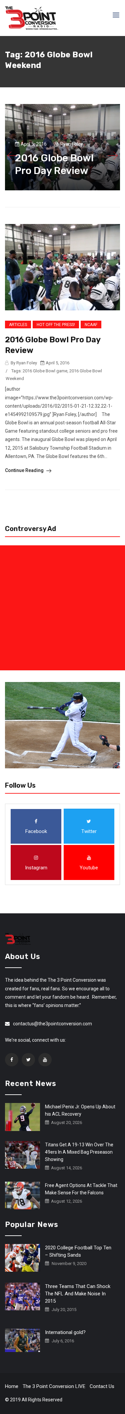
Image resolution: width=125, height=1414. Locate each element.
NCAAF (91, 324)
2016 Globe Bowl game (45, 370)
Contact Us (102, 1386)
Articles (18, 324)
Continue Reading (25, 470)
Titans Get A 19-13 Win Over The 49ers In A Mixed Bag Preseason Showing (79, 1152)
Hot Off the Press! (56, 324)
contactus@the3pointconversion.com (52, 1023)
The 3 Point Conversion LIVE (54, 1386)
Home (11, 1386)
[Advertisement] (62, 607)
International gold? (65, 1332)
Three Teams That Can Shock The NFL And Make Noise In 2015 (77, 1293)
